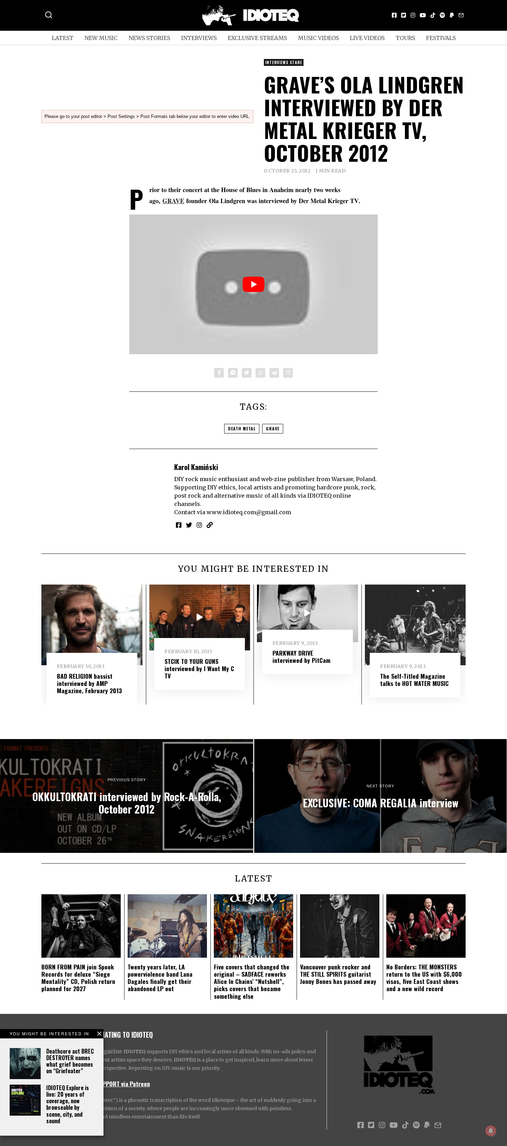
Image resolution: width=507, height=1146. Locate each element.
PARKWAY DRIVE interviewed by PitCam (301, 656)
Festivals (441, 37)
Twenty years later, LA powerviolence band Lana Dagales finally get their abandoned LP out (160, 977)
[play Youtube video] (253, 284)
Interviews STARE (283, 62)
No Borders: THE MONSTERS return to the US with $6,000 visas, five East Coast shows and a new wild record (424, 977)
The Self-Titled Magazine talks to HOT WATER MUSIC (414, 679)
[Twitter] (403, 15)
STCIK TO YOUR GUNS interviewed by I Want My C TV (199, 668)
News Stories (149, 37)
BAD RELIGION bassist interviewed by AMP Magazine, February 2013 (89, 683)
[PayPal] (452, 15)
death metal (242, 428)
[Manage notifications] (490, 1130)
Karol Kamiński (196, 466)
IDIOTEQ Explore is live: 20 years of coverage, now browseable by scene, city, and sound (67, 1104)
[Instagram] (413, 15)
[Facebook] (394, 15)
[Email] (461, 15)
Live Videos (367, 37)
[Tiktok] (433, 15)
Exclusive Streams (257, 37)
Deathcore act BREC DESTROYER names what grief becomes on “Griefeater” (70, 1061)
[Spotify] (442, 15)
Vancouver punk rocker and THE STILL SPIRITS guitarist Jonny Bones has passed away (338, 974)
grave (272, 428)
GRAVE (173, 200)
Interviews (199, 37)
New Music (101, 37)
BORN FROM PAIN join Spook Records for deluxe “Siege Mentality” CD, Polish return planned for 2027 (78, 977)
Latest (62, 37)
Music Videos (318, 37)
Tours (405, 37)
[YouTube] (423, 15)
